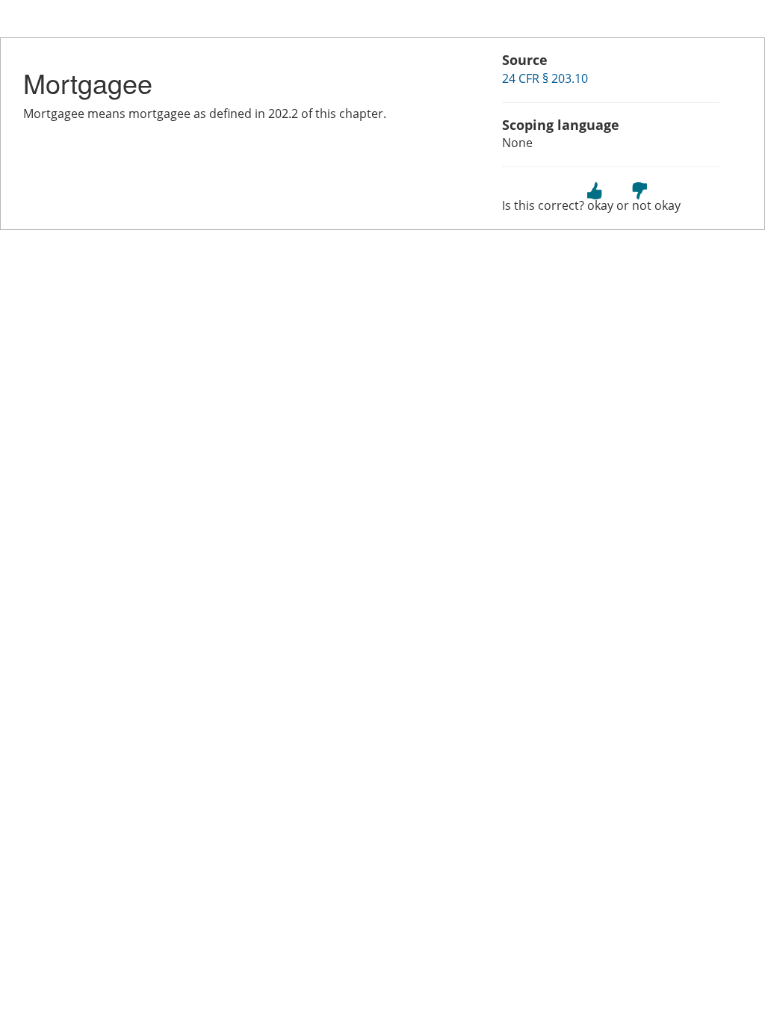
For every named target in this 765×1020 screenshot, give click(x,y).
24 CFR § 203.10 (545, 78)
